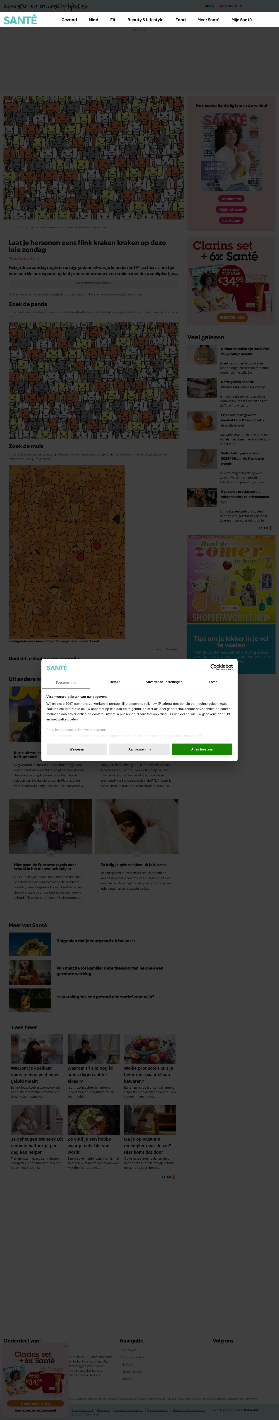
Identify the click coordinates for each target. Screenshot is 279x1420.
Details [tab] (115, 682)
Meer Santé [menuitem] (208, 19)
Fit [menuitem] (113, 19)
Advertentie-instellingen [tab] (164, 682)
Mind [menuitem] (93, 19)
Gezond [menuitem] (69, 19)
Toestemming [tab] (66, 682)
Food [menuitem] (180, 19)
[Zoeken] (272, 19)
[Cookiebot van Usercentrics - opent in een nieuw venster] (214, 667)
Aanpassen (137, 749)
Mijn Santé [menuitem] (241, 19)
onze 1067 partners (72, 703)
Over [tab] (213, 682)
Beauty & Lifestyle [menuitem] (145, 19)
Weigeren (77, 749)
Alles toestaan (202, 749)
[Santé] (20, 19)
